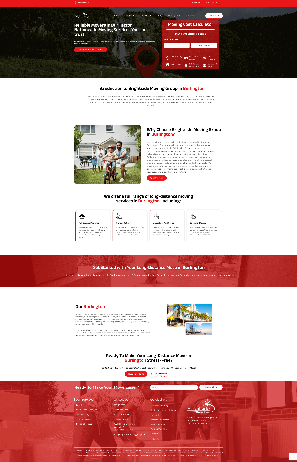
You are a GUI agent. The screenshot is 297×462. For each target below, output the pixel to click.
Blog (160, 15)
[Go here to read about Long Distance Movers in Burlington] (88, 15)
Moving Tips (174, 15)
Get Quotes (204, 45)
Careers (190, 15)
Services (144, 15)
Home (116, 15)
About (128, 15)
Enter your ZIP (172, 39)
